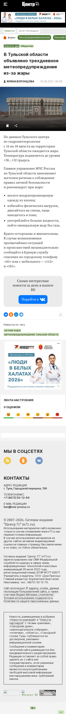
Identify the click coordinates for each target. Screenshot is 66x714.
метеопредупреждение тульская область (31, 334)
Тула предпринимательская (34, 37)
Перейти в (30, 299)
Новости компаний (23, 619)
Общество (27, 46)
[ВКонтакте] (6, 314)
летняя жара (12, 330)
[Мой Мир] (16, 314)
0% (8, 414)
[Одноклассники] (11, 314)
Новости (9, 30)
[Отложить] (7, 125)
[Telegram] (21, 314)
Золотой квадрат (29, 30)
